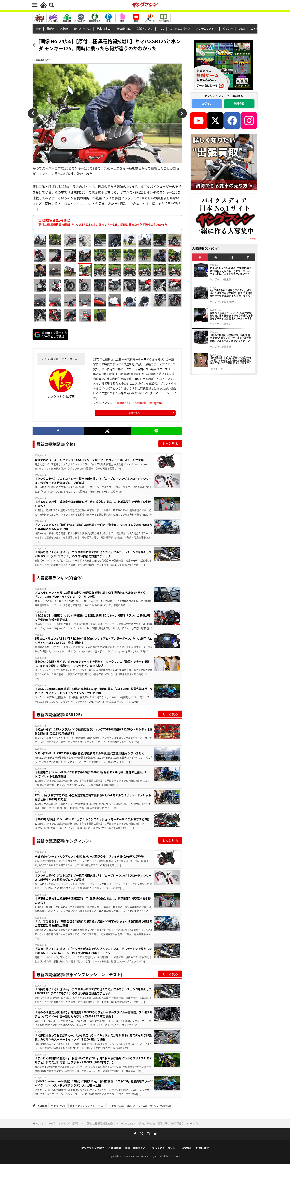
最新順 (50, 28)
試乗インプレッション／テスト (88, 1106)
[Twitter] (107, 431)
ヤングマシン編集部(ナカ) (223, 302)
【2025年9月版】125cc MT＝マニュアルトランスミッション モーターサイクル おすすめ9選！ (93, 819)
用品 (161, 28)
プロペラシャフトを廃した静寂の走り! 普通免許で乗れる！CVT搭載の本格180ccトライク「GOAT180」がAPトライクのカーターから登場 (90, 595)
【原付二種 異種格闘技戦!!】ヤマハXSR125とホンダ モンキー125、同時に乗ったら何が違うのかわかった (141, 1123)
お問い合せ (202, 1148)
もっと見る (170, 443)
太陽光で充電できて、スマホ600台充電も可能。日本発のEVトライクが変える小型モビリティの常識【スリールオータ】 (231, 315)
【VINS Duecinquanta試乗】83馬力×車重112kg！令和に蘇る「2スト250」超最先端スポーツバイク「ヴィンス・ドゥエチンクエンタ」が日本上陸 (94, 691)
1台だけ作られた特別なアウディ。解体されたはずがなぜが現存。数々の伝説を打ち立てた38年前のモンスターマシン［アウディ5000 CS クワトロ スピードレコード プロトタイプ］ (231, 293)
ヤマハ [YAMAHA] (160, 1106)
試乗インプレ (145, 28)
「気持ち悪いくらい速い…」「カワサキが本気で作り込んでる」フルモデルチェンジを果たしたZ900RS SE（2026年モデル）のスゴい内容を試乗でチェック (93, 554)
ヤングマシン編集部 (220, 279)
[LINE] (156, 431)
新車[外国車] (124, 28)
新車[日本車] (104, 28)
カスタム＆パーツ (180, 28)
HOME (39, 1123)
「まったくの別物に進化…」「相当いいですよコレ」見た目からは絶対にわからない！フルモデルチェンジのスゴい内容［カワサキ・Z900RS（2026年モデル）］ (93, 1060)
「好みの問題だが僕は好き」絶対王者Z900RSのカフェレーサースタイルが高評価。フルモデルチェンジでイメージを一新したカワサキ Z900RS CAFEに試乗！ (93, 1014)
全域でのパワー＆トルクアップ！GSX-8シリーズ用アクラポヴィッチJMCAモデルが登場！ (90, 460)
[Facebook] (58, 431)
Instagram (155, 403)
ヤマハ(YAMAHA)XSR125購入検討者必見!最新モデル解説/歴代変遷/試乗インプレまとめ (89, 753)
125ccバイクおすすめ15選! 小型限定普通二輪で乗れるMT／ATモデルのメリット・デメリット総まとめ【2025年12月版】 (93, 797)
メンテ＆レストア (206, 28)
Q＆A (242, 28)
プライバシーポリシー (165, 1148)
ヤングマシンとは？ (92, 1148)
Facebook (139, 403)
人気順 (64, 28)
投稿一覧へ (134, 412)
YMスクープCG (82, 28)
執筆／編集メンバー (136, 1148)
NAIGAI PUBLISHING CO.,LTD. (142, 1156)
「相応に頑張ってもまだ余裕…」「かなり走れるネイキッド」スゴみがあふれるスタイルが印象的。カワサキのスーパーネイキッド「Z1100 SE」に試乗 (93, 1037)
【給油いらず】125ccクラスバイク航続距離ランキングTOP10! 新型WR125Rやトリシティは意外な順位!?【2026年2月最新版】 (93, 731)
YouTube (120, 403)
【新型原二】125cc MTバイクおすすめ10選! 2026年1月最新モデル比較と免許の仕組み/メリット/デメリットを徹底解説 (93, 774)
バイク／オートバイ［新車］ (64, 1123)
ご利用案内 (114, 1148)
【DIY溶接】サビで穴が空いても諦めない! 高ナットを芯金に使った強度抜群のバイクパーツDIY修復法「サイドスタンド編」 (230, 360)
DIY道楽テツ (216, 369)
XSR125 (43, 1106)
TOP (38, 28)
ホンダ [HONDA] (137, 1106)
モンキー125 (116, 1106)
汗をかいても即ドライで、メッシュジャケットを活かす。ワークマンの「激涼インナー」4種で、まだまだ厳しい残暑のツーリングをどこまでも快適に (92, 664)
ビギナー (228, 28)
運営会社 (187, 1148)
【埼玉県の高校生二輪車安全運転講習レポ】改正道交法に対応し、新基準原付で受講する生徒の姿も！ (93, 504)
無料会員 (239, 103)
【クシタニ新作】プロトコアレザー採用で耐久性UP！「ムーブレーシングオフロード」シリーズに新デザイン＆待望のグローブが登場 (93, 481)
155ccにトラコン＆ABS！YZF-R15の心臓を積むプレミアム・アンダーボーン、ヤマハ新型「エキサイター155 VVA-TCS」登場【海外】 (93, 640)
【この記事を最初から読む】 (101, 222)
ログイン (206, 103)
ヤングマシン (58, 1106)
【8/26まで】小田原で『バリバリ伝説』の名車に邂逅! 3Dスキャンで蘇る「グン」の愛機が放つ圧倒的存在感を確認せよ (93, 617)
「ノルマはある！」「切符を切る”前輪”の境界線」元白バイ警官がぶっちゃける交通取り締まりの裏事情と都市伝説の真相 (93, 527)
